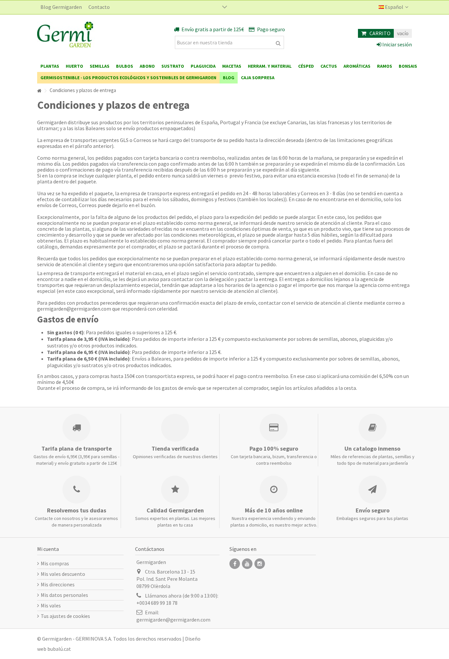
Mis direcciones (58, 584)
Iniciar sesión (396, 44)
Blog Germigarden (61, 7)
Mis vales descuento (63, 574)
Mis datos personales (64, 595)
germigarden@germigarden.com (173, 619)
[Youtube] (247, 563)
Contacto (99, 7)
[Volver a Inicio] (39, 91)
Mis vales (51, 605)
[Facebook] (234, 563)
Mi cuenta (48, 549)
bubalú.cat (59, 649)
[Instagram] (259, 563)
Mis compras (55, 563)
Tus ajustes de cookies (65, 616)
